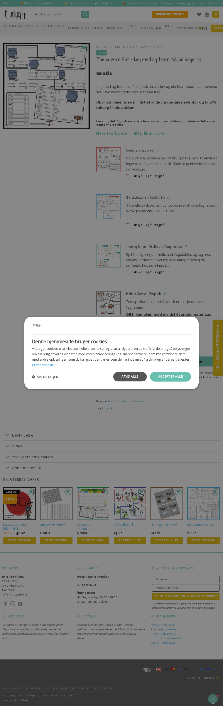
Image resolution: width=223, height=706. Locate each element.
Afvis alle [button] (130, 377)
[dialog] (111, 353)
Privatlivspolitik (43, 365)
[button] (45, 376)
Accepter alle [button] (170, 377)
